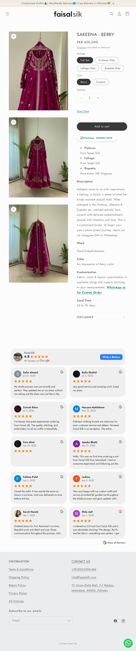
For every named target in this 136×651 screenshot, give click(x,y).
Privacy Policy (18, 593)
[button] (7, 14)
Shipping (81, 47)
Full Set (85, 60)
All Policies (16, 601)
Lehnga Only (88, 68)
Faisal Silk (72, 643)
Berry (84, 82)
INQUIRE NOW (103, 138)
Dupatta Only (112, 68)
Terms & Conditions (21, 569)
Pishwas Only (107, 60)
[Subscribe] (68, 620)
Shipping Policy (19, 577)
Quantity (81, 90)
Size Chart (83, 111)
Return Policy (17, 585)
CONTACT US (81, 561)
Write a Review (111, 357)
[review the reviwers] (61, 372)
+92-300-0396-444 (84, 569)
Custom (100, 82)
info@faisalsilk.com (84, 577)
